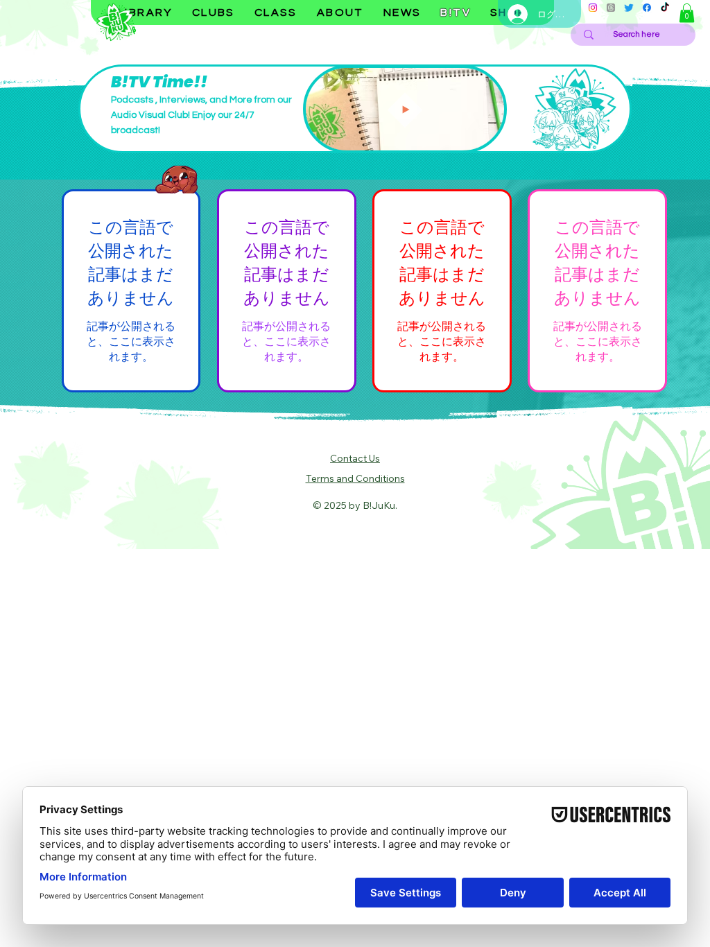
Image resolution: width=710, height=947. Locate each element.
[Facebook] (646, 7)
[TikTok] (664, 7)
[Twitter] (628, 7)
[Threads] (610, 7)
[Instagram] (592, 7)
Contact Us (355, 458)
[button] (687, 12)
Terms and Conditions (355, 478)
